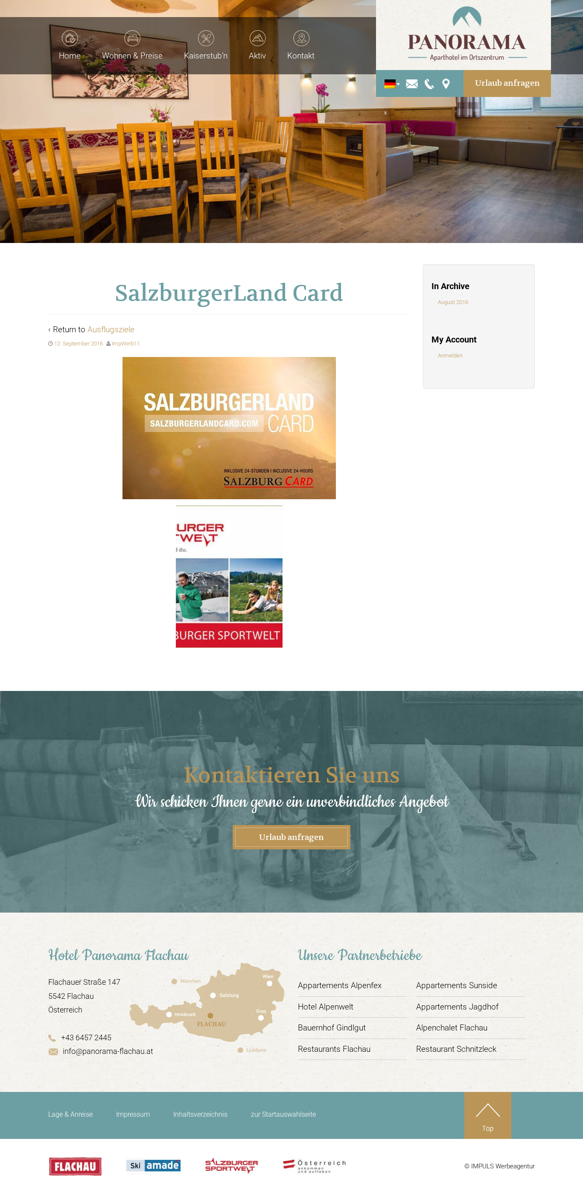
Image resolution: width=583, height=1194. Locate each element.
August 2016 (453, 302)
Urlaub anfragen (507, 83)
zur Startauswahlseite (283, 1114)
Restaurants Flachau (334, 1049)
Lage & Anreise (70, 1114)
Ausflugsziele (110, 329)
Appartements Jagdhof (457, 1007)
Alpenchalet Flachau (451, 1028)
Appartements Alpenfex (340, 985)
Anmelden (450, 355)
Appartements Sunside (456, 985)
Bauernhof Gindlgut (332, 1028)
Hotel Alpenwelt (325, 1007)
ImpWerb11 (126, 343)
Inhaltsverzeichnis (200, 1114)
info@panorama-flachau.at (108, 1051)
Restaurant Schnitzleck (456, 1049)
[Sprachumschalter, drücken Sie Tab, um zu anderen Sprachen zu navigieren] (390, 83)
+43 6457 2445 (86, 1037)
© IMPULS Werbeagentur (499, 1166)
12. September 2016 (78, 343)
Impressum (133, 1114)
